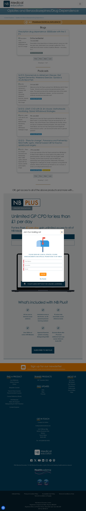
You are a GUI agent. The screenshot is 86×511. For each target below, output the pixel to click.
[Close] (62, 232)
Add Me (43, 274)
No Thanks (43, 279)
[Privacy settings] (3, 508)
